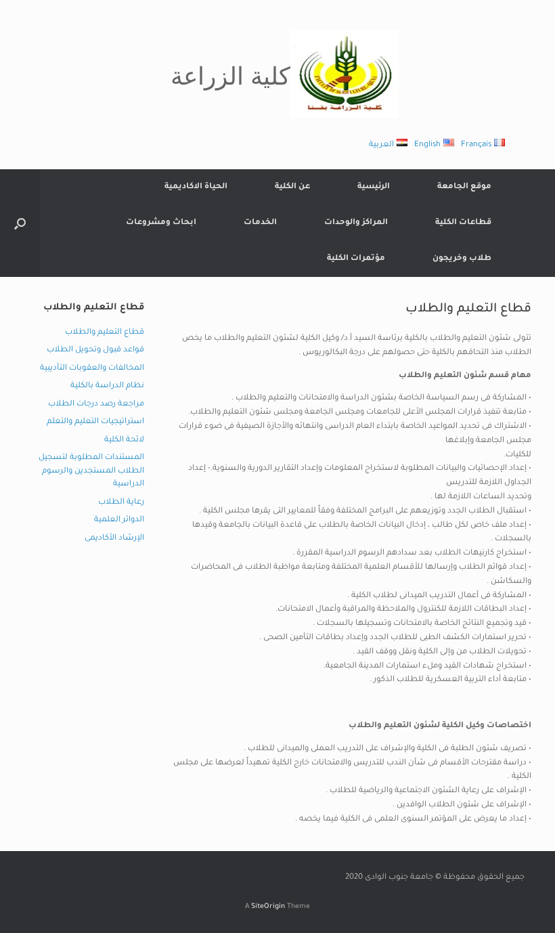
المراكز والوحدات (356, 223)
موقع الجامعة (464, 187)
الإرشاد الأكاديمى (114, 538)
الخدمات (260, 223)
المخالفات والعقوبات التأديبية (92, 368)
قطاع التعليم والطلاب (104, 332)
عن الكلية (292, 187)
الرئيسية (373, 187)
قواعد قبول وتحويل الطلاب (95, 350)
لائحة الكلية (124, 440)
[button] (20, 223)
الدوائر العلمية (119, 520)
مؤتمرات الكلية (356, 259)
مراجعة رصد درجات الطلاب (96, 404)
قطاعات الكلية (463, 223)
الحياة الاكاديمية (195, 187)
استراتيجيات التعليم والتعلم (95, 422)
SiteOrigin (268, 907)
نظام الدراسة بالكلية (107, 386)
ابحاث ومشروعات (161, 223)
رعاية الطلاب (121, 502)
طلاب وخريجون (461, 259)
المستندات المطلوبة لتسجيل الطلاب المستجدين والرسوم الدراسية (91, 471)
